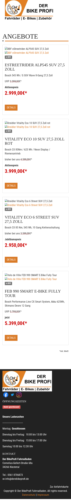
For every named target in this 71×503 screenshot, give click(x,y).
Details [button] (11, 107)
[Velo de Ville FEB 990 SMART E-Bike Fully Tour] (35, 279)
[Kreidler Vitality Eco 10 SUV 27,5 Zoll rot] (35, 127)
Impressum (43, 494)
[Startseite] (29, 10)
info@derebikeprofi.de (17, 478)
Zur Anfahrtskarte (59, 486)
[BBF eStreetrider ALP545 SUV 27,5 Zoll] (35, 53)
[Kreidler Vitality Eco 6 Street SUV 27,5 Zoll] (35, 205)
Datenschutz (28, 494)
